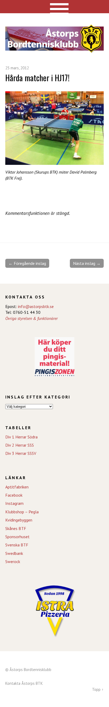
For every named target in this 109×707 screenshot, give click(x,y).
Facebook (13, 495)
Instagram (14, 503)
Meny (54, 6)
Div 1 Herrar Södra (21, 436)
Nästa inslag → (87, 263)
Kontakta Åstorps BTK (24, 683)
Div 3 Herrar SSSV (20, 453)
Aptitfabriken (17, 487)
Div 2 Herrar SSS (19, 445)
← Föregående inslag (27, 263)
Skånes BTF (15, 528)
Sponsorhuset (17, 536)
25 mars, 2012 (17, 67)
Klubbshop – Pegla (22, 511)
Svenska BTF (16, 544)
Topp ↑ (98, 689)
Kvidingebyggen (18, 520)
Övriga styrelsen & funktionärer (31, 318)
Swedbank (14, 553)
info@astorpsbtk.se (36, 306)
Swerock (12, 561)
